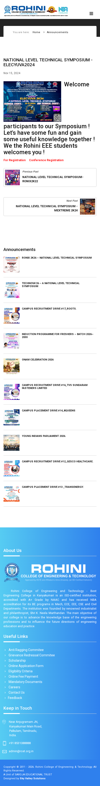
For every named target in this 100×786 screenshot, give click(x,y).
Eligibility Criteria (20, 671)
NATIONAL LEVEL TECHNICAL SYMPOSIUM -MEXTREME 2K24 (47, 208)
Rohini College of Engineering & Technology (63, 766)
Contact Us (16, 692)
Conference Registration (46, 160)
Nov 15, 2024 (11, 73)
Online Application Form (25, 666)
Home (36, 32)
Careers (14, 687)
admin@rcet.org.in (21, 751)
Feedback (15, 698)
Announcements (57, 32)
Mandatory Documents (25, 682)
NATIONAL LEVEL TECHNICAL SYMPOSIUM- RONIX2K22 (52, 179)
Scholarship (17, 660)
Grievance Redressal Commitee (31, 655)
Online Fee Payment (23, 676)
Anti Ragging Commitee (26, 650)
